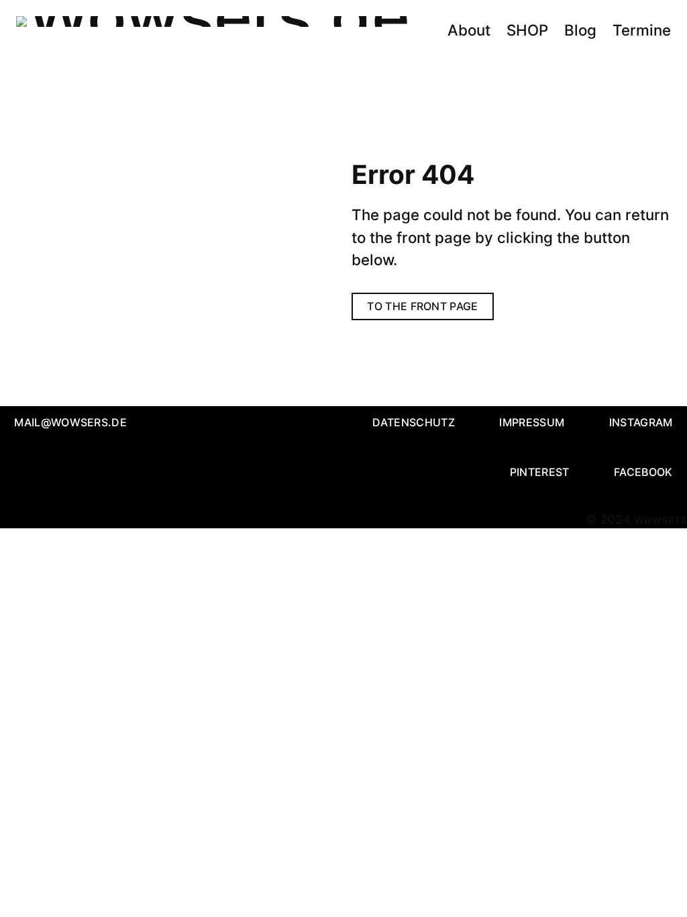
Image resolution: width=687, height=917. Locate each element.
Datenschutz (413, 422)
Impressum (531, 422)
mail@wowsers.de (70, 422)
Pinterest (540, 472)
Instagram (641, 422)
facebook (643, 472)
